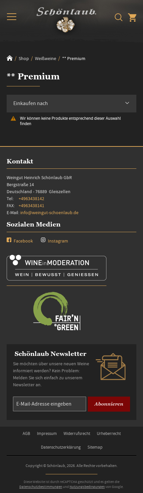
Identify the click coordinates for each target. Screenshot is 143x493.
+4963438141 (31, 205)
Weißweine (46, 58)
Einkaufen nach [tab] (30, 103)
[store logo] (66, 18)
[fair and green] (56, 329)
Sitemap (94, 447)
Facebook (23, 241)
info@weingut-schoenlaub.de (49, 212)
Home (10, 58)
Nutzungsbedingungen (87, 486)
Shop (24, 58)
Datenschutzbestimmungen (40, 486)
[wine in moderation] (56, 278)
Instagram (57, 241)
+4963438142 (31, 198)
